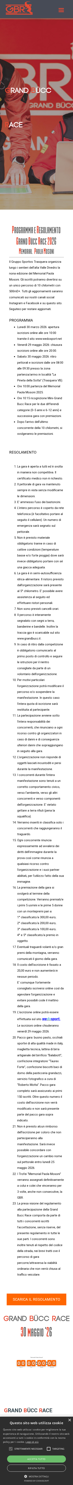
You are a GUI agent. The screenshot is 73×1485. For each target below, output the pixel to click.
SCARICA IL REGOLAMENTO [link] (36, 1299)
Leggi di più (32, 1441)
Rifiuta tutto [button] (36, 1468)
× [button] (69, 1420)
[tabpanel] (36, 132)
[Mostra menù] (61, 10)
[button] (36, 1476)
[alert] (36, 1451)
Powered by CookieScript (36, 1481)
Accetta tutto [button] (36, 1459)
